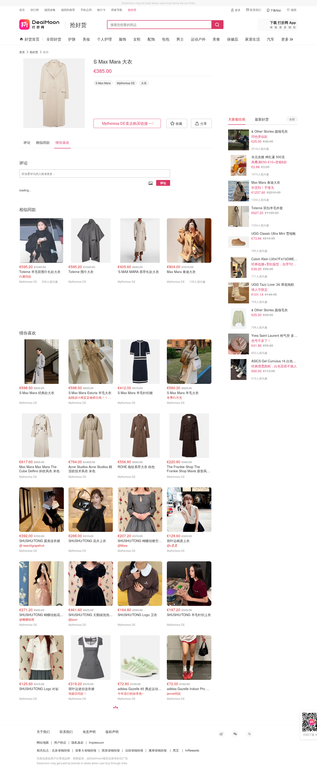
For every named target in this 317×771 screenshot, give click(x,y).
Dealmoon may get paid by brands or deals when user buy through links (82, 763)
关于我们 (43, 731)
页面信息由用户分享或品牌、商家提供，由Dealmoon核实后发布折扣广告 (82, 758)
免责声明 (89, 731)
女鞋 (137, 39)
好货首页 (32, 39)
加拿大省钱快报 (85, 750)
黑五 (176, 750)
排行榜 (34, 10)
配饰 (151, 39)
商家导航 (116, 10)
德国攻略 (49, 10)
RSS (249, 733)
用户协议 (60, 742)
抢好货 (132, 10)
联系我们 (255, 10)
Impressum (96, 742)
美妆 (86, 39)
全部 (292, 119)
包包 (165, 39)
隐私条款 (77, 742)
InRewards (192, 750)
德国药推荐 (68, 10)
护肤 (72, 39)
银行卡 (101, 10)
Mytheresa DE (126, 83)
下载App (275, 10)
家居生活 (252, 39)
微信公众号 (235, 733)
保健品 (232, 39)
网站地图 (43, 742)
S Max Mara (103, 83)
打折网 (39, 23)
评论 (163, 183)
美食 (216, 39)
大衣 (144, 83)
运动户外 (198, 39)
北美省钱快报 (61, 750)
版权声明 (112, 731)
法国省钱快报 (134, 750)
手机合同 (86, 10)
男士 (180, 39)
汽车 (270, 39)
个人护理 (104, 39)
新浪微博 (221, 733)
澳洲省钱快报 (158, 750)
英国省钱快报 (111, 750)
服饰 (122, 39)
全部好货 (53, 39)
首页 (22, 10)
